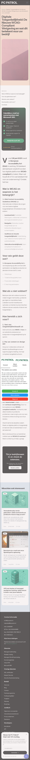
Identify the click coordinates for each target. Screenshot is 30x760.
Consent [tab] (5, 365)
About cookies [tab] (15, 365)
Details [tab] (24, 365)
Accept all (15, 391)
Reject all (15, 399)
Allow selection (15, 395)
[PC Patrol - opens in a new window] (22, 360)
